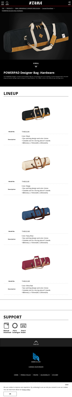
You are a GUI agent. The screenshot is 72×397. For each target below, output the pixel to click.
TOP (3, 8)
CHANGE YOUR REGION (36, 367)
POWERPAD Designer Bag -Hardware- (12, 11)
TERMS (16, 375)
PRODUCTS (9, 8)
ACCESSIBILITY (45, 375)
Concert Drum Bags (47, 8)
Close (66, 384)
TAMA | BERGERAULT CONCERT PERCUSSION (27, 8)
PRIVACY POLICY (26, 375)
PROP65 (35, 375)
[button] (2, 3)
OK (10, 394)
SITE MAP (55, 375)
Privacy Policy (26, 389)
